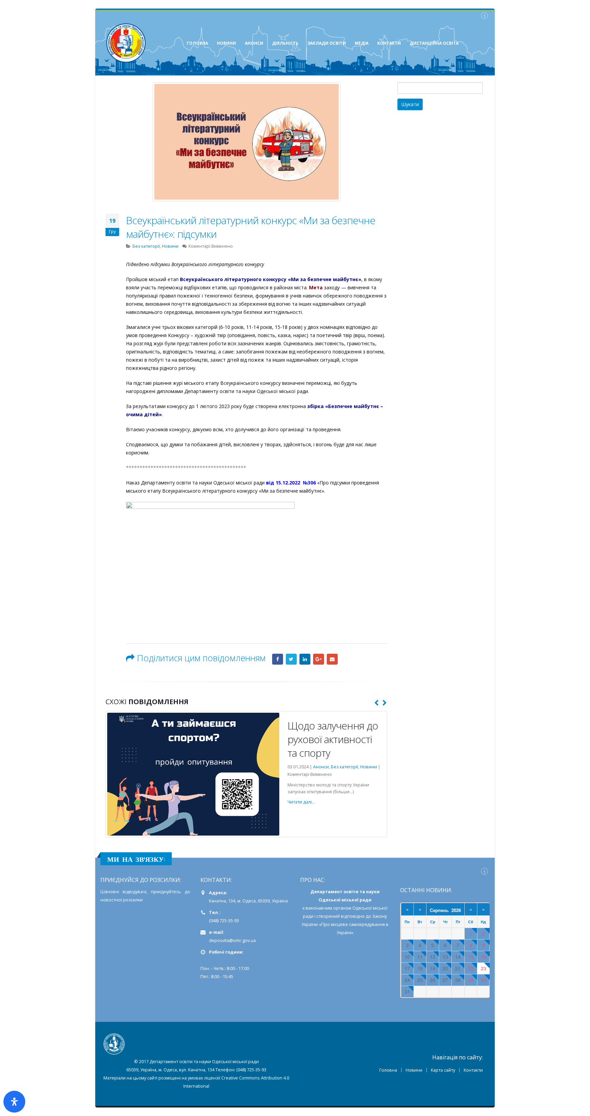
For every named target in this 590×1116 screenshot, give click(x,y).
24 (407, 980)
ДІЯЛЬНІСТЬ (285, 43)
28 (458, 980)
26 (432, 980)
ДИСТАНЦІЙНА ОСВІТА (434, 43)
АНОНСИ (254, 43)
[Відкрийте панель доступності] (14, 1102)
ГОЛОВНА (197, 43)
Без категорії (146, 246)
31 (407, 991)
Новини (170, 246)
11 (420, 957)
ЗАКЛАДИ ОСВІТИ (326, 43)
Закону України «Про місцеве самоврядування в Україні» (345, 924)
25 (420, 980)
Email (332, 659)
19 (432, 968)
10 (407, 957)
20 (445, 968)
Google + (318, 659)
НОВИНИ (226, 43)
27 (445, 980)
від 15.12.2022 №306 (291, 482)
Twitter (291, 659)
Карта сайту (443, 1070)
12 (432, 957)
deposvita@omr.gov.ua (232, 940)
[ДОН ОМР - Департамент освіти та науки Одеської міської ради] (126, 43)
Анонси (306, 767)
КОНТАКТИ (389, 43)
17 (407, 968)
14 (458, 957)
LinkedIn (304, 659)
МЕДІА (361, 43)
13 (445, 957)
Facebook (277, 659)
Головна (388, 1070)
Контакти (473, 1070)
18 (420, 968)
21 (458, 968)
